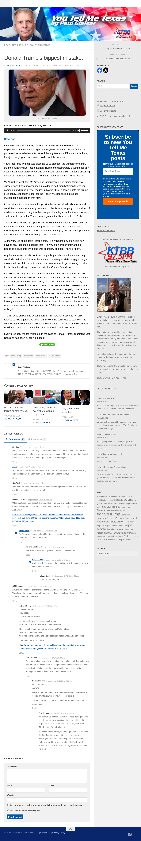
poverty (99, 536)
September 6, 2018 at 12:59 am (39, 586)
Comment (12, 767)
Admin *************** (106, 563)
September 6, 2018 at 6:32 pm (60, 681)
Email (52, 785)
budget (110, 503)
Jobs (126, 526)
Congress (129, 504)
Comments (16, 439)
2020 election (123, 496)
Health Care (103, 521)
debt (135, 503)
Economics (125, 515)
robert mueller (41, 356)
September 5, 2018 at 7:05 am (40, 500)
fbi (123, 518)
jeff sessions (28, 356)
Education (111, 518)
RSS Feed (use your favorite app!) (115, 116)
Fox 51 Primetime (40, 45)
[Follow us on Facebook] (130, 834)
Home (5, 3)
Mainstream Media (124, 529)
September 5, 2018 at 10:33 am (58, 560)
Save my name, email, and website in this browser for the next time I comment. (47, 805)
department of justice (118, 511)
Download (9, 139)
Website (10, 795)
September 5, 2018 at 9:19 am (53, 547)
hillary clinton (117, 521)
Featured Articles (16, 45)
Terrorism (111, 540)
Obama (111, 533)
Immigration (118, 526)
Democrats (103, 510)
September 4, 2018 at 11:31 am (35, 483)
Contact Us (17, 3)
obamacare (122, 532)
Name (10, 785)
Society (127, 536)
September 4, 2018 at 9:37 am (32, 467)
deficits (113, 507)
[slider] (85, 130)
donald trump (16, 356)
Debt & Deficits (103, 507)
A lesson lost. (111, 398)
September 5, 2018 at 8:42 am (45, 531)
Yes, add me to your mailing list (25, 811)
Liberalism (110, 529)
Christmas (121, 503)
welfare (128, 540)
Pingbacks (38, 439)
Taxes (104, 539)
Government (131, 518)
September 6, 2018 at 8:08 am (47, 606)
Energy (118, 518)
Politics (132, 533)
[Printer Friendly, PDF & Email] (47, 344)
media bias (102, 533)
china (115, 504)
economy (101, 518)
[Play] (7, 130)
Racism (110, 536)
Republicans (118, 536)
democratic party (125, 507)
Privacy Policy (58, 833)
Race (105, 536)
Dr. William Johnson (106, 414)
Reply (14, 462)
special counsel (54, 356)
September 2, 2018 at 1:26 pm (34, 447)
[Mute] (78, 130)
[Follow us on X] (135, 835)
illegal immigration (105, 526)
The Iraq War (120, 540)
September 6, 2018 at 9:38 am (52, 658)
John (14, 467)
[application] (47, 130)
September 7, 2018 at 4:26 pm (66, 713)
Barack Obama (123, 499)
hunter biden (129, 522)
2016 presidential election (107, 496)
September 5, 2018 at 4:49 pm (67, 576)
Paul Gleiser (14, 65)
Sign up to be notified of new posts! (43, 3)
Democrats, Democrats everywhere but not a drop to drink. (45, 411)
